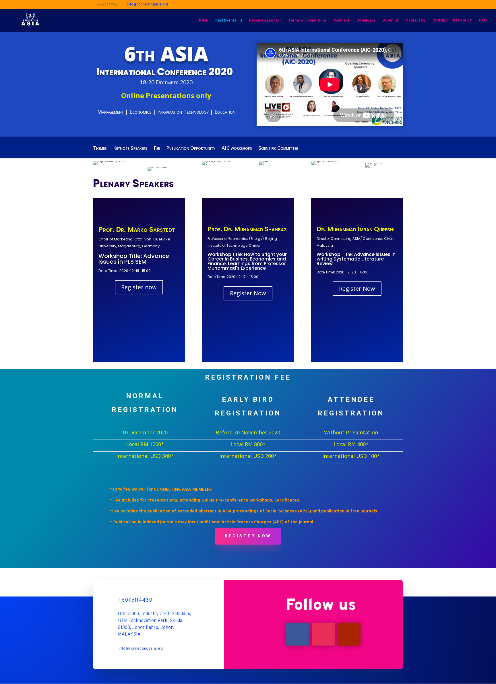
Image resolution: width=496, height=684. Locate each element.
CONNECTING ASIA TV (452, 20)
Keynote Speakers (130, 148)
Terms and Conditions (307, 20)
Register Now (248, 293)
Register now (139, 287)
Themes (100, 148)
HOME (202, 20)
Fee (157, 148)
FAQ (483, 20)
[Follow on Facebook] (297, 634)
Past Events (225, 20)
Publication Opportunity (190, 148)
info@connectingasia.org (141, 648)
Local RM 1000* (145, 444)
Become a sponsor (265, 20)
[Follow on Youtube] (349, 634)
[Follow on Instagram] (323, 634)
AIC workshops (237, 148)
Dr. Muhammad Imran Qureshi (355, 229)
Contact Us (415, 20)
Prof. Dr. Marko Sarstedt (136, 229)
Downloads (366, 20)
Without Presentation (351, 432)
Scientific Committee (278, 148)
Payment (341, 20)
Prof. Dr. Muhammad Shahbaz (247, 229)
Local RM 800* (248, 444)
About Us (391, 20)
